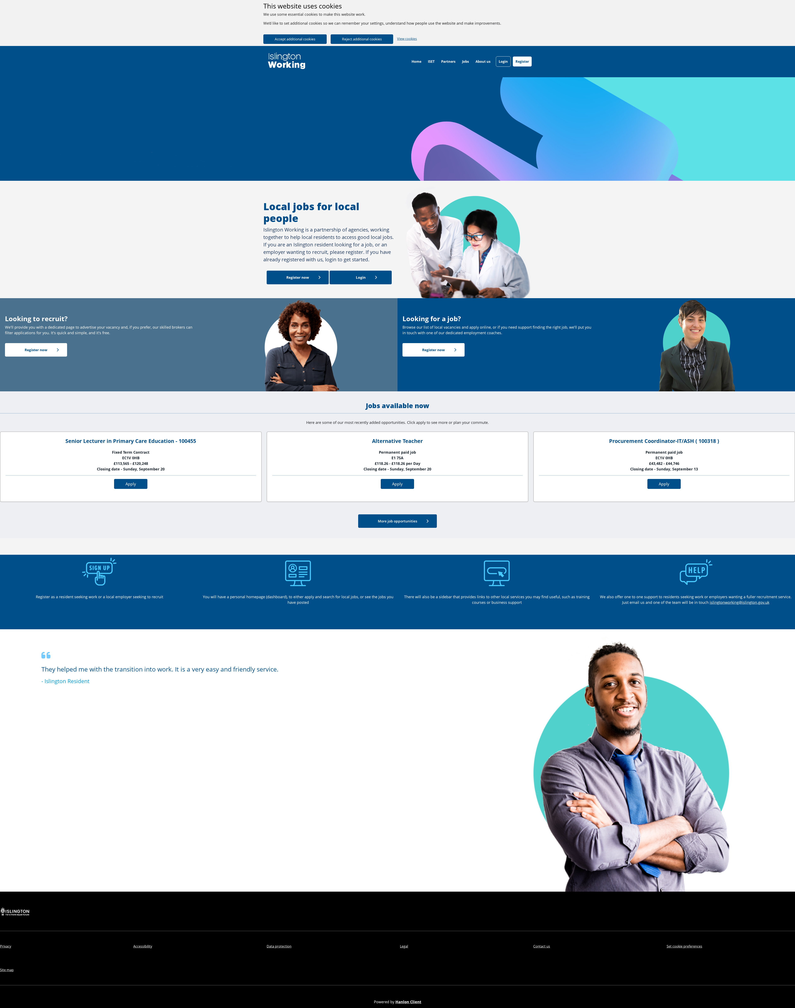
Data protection (279, 946)
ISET (431, 61)
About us (483, 61)
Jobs (465, 61)
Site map (7, 970)
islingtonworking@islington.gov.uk (739, 602)
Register (522, 61)
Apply (130, 484)
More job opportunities (397, 521)
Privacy (5, 946)
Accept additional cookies (295, 39)
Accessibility (142, 946)
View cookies (407, 38)
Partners (448, 61)
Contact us (541, 946)
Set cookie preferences (684, 946)
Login (503, 61)
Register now (297, 277)
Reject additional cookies (362, 39)
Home (416, 61)
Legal (404, 946)
